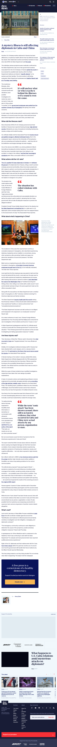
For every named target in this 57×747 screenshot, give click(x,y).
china (42, 71)
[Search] (50, 2)
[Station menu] (18, 2)
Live (54, 5)
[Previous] (51, 674)
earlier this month (32, 69)
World (2, 51)
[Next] (54, 674)
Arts (14, 711)
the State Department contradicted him (12, 208)
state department (44, 78)
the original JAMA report (8, 482)
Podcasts (40, 5)
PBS (4, 2)
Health (14, 720)
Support (23, 718)
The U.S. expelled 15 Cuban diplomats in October (15, 162)
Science (20, 689)
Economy (15, 717)
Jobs (23, 723)
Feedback (24, 715)
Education (15, 722)
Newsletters (48, 5)
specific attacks (25, 74)
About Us (24, 708)
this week (28, 62)
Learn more (53, 614)
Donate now (19, 582)
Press (23, 713)
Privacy (23, 725)
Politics (2, 689)
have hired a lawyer (6, 545)
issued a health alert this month (23, 299)
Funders (23, 716)
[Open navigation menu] (53, 2)
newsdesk (43, 76)
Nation (32, 668)
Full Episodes (32, 5)
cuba (42, 73)
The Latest (4, 674)
